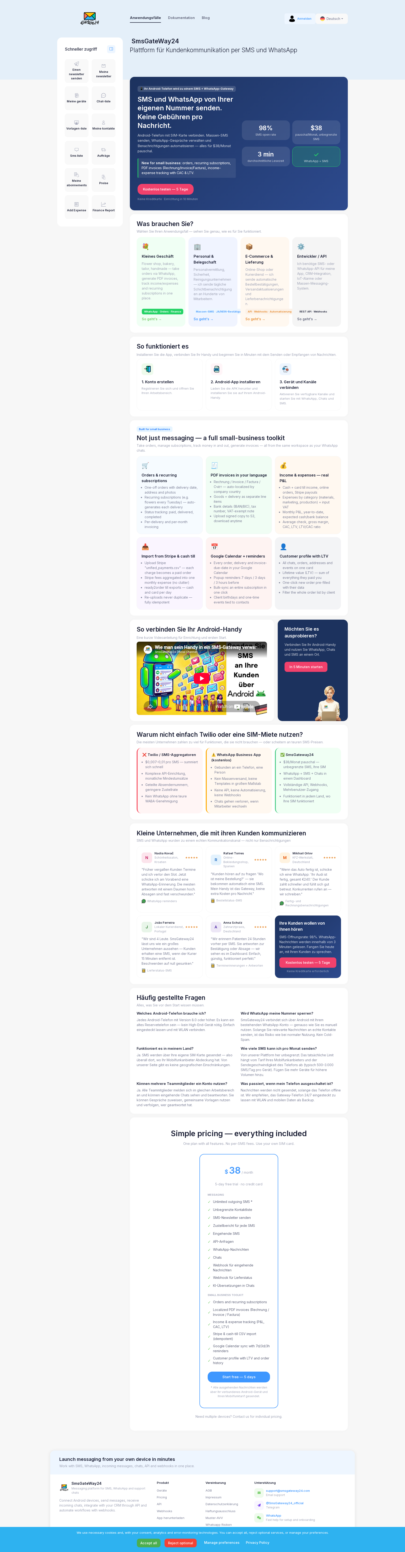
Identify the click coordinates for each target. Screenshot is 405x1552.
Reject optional (180, 1543)
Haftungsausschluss (221, 1511)
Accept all (148, 1543)
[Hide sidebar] (111, 49)
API (159, 1504)
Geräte (162, 1490)
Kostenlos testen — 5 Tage (165, 189)
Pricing (162, 1497)
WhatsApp (273, 1515)
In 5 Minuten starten (306, 667)
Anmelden (304, 18)
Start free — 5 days (238, 1377)
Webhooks (164, 1511)
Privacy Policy (257, 1543)
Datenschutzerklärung (222, 1504)
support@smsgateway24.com (288, 1490)
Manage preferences (222, 1543)
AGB (209, 1490)
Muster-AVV (214, 1518)
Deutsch (333, 19)
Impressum (213, 1497)
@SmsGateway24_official (285, 1503)
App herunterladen (170, 1518)
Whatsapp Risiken (219, 1524)
